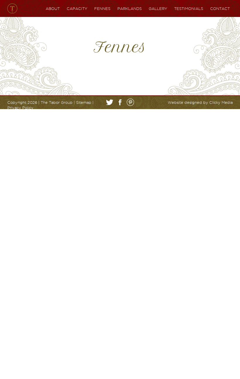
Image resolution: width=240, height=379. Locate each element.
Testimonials (188, 8)
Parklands (129, 8)
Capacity (77, 8)
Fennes (102, 8)
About (53, 8)
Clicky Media (221, 102)
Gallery (158, 8)
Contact (220, 8)
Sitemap (83, 102)
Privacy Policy (20, 108)
